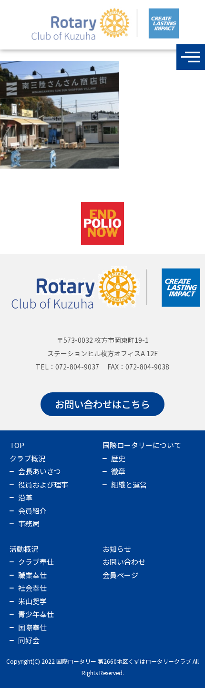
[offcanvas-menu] (190, 57)
